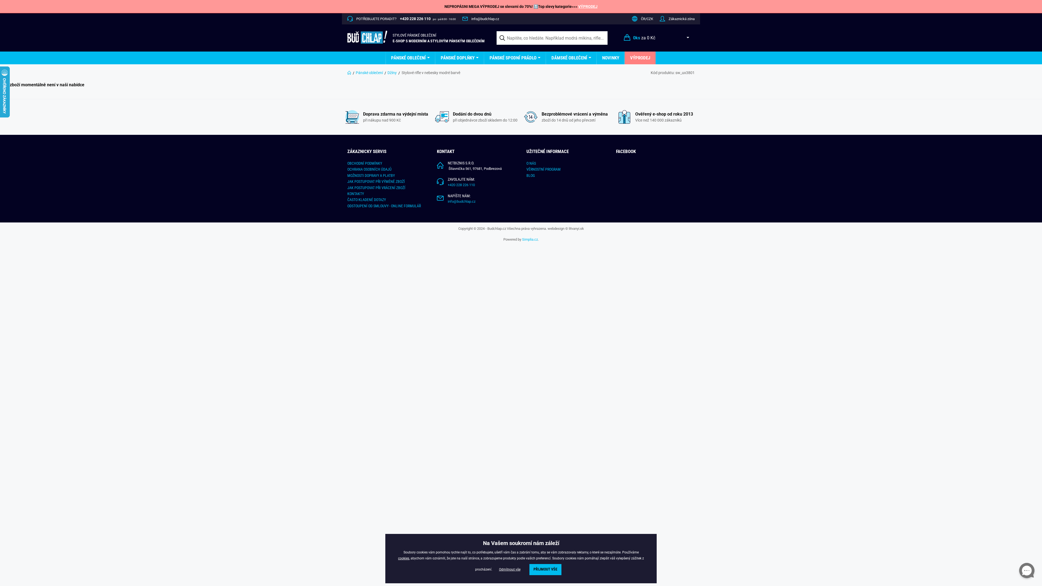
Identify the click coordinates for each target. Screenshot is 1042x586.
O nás (531, 163)
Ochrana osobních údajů (369, 169)
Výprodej (640, 57)
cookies (403, 558)
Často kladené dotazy (366, 200)
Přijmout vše (545, 569)
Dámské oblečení (569, 57)
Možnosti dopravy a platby (371, 175)
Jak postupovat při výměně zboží (376, 181)
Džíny (392, 73)
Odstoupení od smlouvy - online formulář (384, 206)
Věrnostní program (543, 169)
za (644, 37)
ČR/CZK (647, 19)
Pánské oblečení (408, 57)
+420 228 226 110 (461, 185)
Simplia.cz (530, 239)
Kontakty (355, 194)
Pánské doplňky (458, 57)
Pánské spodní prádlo (513, 57)
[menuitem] (410, 58)
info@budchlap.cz (485, 19)
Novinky (610, 57)
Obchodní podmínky (364, 163)
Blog (530, 175)
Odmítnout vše (509, 569)
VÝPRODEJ (588, 6)
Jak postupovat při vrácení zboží (376, 188)
